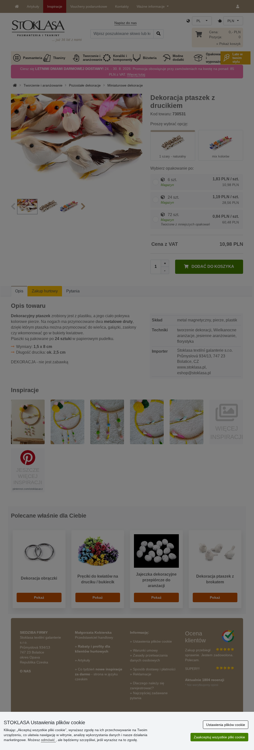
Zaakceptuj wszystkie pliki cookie (219, 737)
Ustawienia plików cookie (225, 725)
